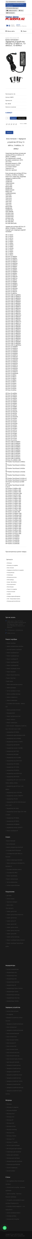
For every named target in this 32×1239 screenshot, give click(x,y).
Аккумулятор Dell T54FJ (12, 751)
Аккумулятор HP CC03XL (12, 767)
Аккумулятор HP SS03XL (12, 732)
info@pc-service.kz (12, 10)
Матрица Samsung (11, 1129)
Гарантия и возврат (11, 902)
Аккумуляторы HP (11, 985)
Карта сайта (9, 905)
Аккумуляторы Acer (11, 972)
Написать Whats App (13, 8)
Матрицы (9, 563)
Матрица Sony (10, 1132)
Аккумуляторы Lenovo (12, 991)
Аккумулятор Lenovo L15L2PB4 (14, 748)
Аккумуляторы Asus (11, 975)
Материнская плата (12, 577)
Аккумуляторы (10, 572)
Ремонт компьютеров (12, 879)
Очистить (24, 26)
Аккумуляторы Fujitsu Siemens (14, 988)
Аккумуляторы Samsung (12, 994)
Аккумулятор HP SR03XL (12, 821)
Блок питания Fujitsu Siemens (14, 1059)
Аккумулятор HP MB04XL (12, 824)
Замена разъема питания (13, 710)
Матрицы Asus (10, 1113)
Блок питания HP (11, 1043)
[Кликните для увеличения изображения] (16, 62)
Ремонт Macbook (10, 671)
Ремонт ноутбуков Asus (12, 656)
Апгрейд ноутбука (11, 1216)
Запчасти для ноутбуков (12, 1145)
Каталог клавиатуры (11, 1167)
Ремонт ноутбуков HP (12, 659)
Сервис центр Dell (11, 924)
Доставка (8, 895)
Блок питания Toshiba (12, 1040)
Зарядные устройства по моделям (15, 570)
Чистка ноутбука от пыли (13, 691)
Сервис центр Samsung (12, 937)
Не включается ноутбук (12, 1219)
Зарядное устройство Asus (13, 1068)
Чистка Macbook (10, 844)
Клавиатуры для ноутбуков (13, 1151)
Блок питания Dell (11, 1046)
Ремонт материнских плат (13, 716)
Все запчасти (9, 908)
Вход (22, 10)
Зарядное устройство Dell (13, 1084)
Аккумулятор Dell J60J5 (12, 754)
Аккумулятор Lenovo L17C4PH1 (14, 741)
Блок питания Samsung (12, 1055)
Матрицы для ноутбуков (13, 1158)
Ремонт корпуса (10, 719)
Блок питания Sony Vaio (12, 1052)
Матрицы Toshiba (11, 1136)
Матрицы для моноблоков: (13, 601)
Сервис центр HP (11, 921)
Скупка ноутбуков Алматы (13, 1212)
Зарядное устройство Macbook (14, 1024)
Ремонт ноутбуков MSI (12, 665)
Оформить (18, 26)
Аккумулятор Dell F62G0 (12, 776)
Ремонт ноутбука (11, 643)
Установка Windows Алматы (14, 869)
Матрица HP (9, 1120)
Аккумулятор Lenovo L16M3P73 (14, 795)
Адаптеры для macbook (12, 1062)
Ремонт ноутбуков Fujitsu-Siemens (15, 940)
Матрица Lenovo (10, 1126)
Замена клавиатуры (11, 700)
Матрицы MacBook (11, 1110)
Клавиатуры (10, 575)
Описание (9, 132)
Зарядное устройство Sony (13, 1078)
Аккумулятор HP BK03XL (12, 770)
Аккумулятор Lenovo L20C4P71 (14, 827)
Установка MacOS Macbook (13, 850)
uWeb (12, 1235)
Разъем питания (11, 591)
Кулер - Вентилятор (11, 582)
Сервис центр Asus (11, 918)
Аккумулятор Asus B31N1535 (14, 760)
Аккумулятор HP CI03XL (12, 808)
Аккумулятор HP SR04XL (12, 818)
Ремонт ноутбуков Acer (12, 652)
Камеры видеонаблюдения (13, 596)
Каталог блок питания (12, 1011)
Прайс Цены (9, 681)
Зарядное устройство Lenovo (14, 1075)
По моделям (9, 1014)
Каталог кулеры (10, 1171)
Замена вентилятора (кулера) (14, 684)
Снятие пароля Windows (13, 885)
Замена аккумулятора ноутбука (14, 646)
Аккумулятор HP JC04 (12, 799)
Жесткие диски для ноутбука (14, 1148)
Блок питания (10, 567)
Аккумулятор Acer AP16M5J (13, 738)
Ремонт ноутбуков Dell (12, 662)
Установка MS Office (11, 872)
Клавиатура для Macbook (13, 1164)
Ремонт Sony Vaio (10, 678)
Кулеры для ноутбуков (12, 1155)
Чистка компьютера (11, 882)
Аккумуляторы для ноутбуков (14, 1161)
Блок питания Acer (11, 1027)
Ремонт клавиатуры (11, 722)
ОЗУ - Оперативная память (13, 598)
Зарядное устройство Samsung (14, 1087)
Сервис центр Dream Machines (14, 914)
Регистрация (11, 13)
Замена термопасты (11, 697)
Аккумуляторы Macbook (12, 982)
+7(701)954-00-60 (20, 1)
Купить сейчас (21, 118)
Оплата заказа (10, 898)
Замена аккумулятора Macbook (14, 847)
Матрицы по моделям (12, 565)
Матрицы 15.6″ (10, 1139)
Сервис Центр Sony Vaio (12, 930)
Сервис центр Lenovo (12, 927)
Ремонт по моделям (12, 589)
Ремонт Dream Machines (13, 675)
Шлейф (9, 594)
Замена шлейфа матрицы (13, 694)
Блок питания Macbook (12, 1033)
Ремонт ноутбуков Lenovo (13, 668)
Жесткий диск (10, 587)
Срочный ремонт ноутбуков (14, 649)
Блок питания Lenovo (12, 1049)
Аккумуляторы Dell (11, 979)
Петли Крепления (11, 584)
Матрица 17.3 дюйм (11, 1142)
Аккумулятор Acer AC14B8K (13, 757)
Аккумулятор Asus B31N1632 (14, 773)
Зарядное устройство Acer (13, 1065)
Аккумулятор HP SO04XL (12, 764)
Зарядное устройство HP (13, 1071)
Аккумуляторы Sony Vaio (12, 998)
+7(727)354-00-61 (12, 1)
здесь (23, 1235)
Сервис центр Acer (11, 911)
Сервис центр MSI (11, 933)
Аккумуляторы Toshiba (12, 1001)
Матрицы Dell (10, 1123)
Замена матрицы (11, 687)
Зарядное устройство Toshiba (14, 1081)
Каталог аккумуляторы (12, 969)
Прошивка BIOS (10, 713)
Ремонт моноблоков (11, 876)
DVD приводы (10, 579)
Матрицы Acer (10, 1116)
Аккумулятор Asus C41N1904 (14, 792)
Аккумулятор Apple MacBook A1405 (15, 735)
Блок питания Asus (11, 1036)
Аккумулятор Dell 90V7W (12, 745)
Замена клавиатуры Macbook (14, 860)
